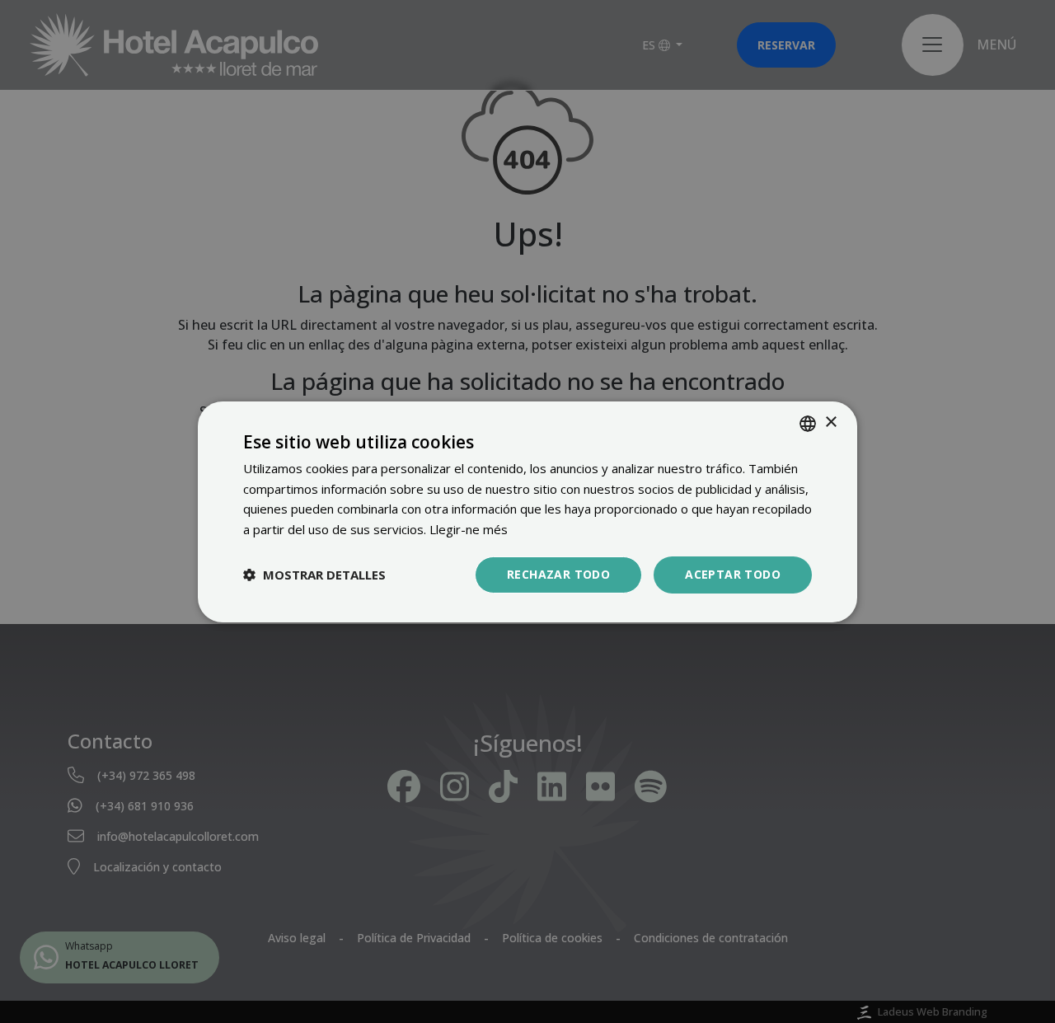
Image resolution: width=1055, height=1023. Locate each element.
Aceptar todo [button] (733, 574)
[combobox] (807, 423)
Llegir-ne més (468, 529)
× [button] (830, 422)
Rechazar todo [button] (558, 574)
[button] (314, 574)
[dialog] (527, 511)
